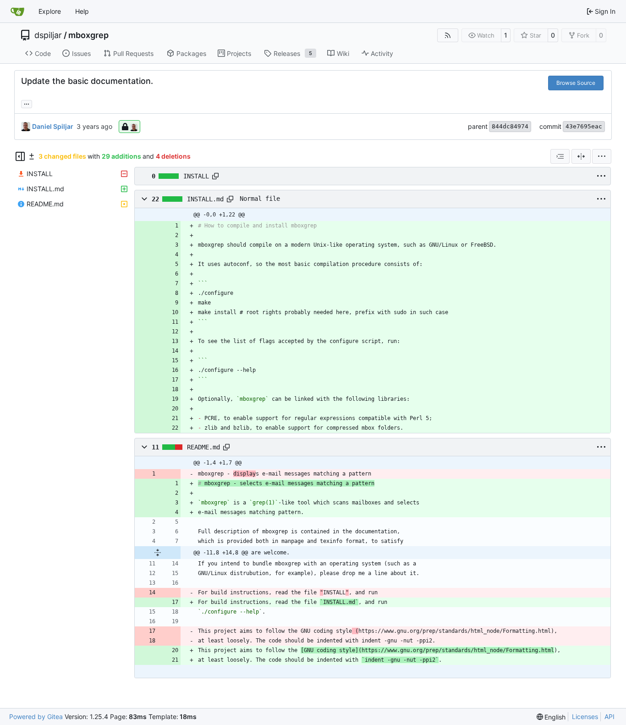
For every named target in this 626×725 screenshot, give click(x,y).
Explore (49, 11)
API (609, 716)
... (26, 103)
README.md (203, 447)
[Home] (17, 11)
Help (82, 11)
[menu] (601, 156)
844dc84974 (510, 126)
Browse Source (575, 82)
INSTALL (196, 176)
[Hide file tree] (20, 156)
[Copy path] (215, 176)
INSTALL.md (205, 199)
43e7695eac (584, 126)
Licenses (585, 716)
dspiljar (48, 35)
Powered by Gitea (36, 716)
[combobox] (560, 156)
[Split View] (581, 156)
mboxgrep (88, 35)
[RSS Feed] (447, 35)
